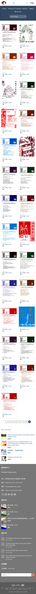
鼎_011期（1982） (7, 272)
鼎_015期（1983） (7, 216)
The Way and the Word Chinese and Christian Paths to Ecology (18, 544)
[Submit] (33, 574)
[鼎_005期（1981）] (9, 345)
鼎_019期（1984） (7, 159)
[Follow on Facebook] (2, 494)
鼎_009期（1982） (7, 301)
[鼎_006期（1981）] (27, 317)
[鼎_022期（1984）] (27, 90)
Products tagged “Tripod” (18, 8)
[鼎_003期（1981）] (9, 373)
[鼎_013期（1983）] (9, 231)
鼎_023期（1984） (7, 102)
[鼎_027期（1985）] (9, 33)
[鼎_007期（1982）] (9, 317)
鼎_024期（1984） (25, 74)
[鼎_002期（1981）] (27, 373)
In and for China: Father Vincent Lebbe (17, 550)
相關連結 (20, 589)
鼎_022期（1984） (25, 102)
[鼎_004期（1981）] (27, 345)
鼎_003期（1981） (7, 386)
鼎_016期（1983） (25, 187)
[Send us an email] (11, 494)
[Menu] (14, 3)
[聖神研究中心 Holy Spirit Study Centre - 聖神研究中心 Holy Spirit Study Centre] (5, 3)
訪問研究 (15, 589)
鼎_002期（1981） (25, 386)
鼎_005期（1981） (7, 358)
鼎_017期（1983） (7, 187)
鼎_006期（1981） (25, 329)
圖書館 (6, 589)
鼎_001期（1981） (7, 414)
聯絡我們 (25, 589)
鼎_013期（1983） (7, 244)
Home (4, 8)
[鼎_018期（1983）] (27, 146)
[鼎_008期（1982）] (27, 288)
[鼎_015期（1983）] (9, 203)
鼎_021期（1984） (7, 131)
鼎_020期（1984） (25, 131)
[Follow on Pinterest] (14, 494)
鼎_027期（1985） (7, 46)
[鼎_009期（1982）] (9, 288)
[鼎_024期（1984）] (27, 61)
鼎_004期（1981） (25, 358)
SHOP (29, 589)
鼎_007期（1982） (7, 329)
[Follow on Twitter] (8, 494)
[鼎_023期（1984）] (9, 90)
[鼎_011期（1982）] (9, 260)
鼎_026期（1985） (25, 46)
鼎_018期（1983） (25, 159)
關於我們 (12, 588)
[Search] (27, 2)
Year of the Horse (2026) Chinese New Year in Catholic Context (19, 556)
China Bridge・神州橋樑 (24, 588)
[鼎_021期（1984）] (9, 118)
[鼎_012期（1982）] (27, 231)
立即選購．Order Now (8, 568)
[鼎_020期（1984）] (27, 118)
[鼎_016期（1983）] (27, 175)
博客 (33, 588)
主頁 (2, 588)
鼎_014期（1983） (25, 216)
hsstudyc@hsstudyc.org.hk (13, 486)
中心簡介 (6, 588)
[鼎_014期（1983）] (27, 203)
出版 (16, 588)
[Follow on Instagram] (5, 494)
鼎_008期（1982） (25, 301)
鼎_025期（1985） (7, 74)
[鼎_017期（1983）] (9, 175)
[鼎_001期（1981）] (9, 402)
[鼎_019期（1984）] (9, 146)
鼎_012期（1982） (25, 244)
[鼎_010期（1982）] (27, 260)
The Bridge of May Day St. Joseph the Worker (19, 538)
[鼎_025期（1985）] (9, 61)
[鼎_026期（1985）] (27, 33)
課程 (10, 589)
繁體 (31, 3)
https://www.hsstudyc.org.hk (13, 490)
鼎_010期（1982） (25, 272)
